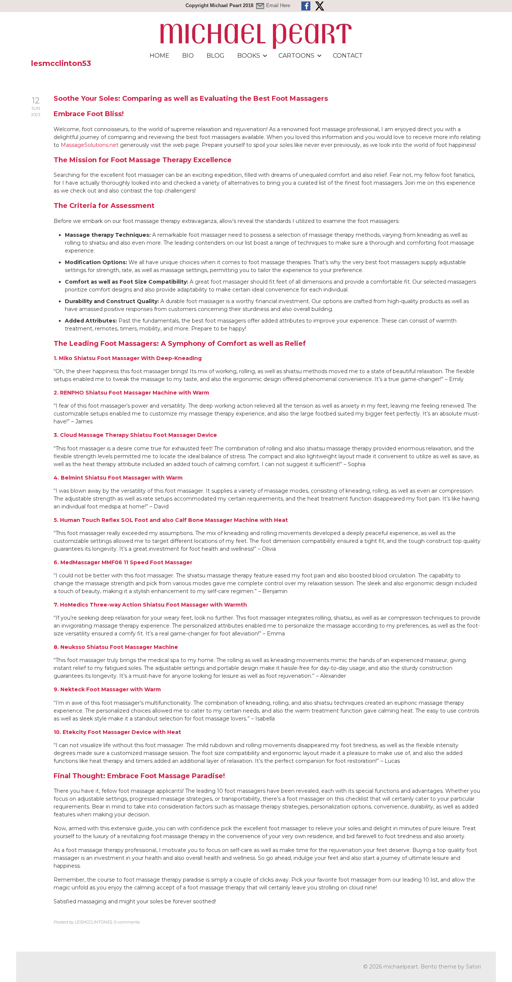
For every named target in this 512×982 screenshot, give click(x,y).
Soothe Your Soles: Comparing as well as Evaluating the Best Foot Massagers (191, 98)
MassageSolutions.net (89, 145)
